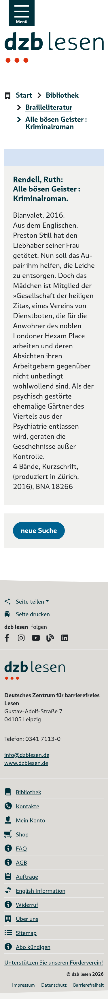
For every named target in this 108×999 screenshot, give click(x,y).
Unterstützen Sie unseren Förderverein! (53, 962)
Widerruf (27, 905)
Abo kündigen (33, 947)
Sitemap (26, 933)
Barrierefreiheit (88, 985)
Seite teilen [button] (30, 601)
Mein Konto (30, 820)
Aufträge (27, 876)
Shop (22, 834)
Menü (21, 22)
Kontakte (27, 806)
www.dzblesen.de (26, 763)
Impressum (23, 985)
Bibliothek (62, 95)
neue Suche (39, 530)
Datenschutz (54, 985)
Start (24, 95)
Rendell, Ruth (37, 179)
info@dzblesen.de (26, 755)
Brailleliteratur (48, 107)
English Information (40, 890)
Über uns (27, 919)
